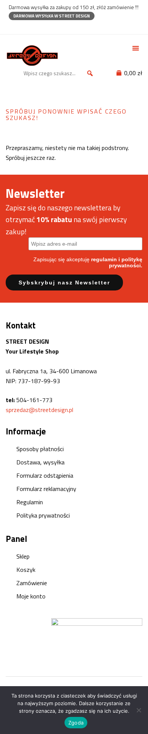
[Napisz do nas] (39, 27)
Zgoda (75, 723)
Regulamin (29, 502)
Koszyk (25, 569)
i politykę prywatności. (125, 262)
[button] (90, 73)
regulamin (104, 259)
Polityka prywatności (43, 515)
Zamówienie (31, 582)
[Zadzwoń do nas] (25, 27)
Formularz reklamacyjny (46, 488)
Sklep (23, 556)
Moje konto (31, 596)
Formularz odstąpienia (44, 475)
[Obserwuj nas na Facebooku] (12, 27)
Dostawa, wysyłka (40, 462)
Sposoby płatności (40, 448)
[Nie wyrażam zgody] (138, 710)
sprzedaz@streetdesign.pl (39, 409)
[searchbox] (60, 73)
